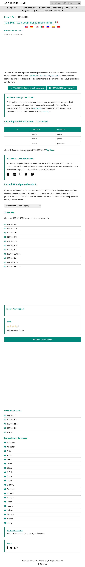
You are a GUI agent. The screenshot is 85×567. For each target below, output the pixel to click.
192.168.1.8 (11, 258)
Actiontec (11, 443)
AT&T (9, 459)
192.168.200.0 (12, 262)
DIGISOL (10, 485)
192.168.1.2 (11, 428)
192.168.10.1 (12, 420)
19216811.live (17, 3)
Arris (9, 451)
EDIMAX (10, 493)
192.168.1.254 (12, 424)
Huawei (10, 506)
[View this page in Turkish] (57, 27)
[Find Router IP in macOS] (8, 174)
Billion (9, 468)
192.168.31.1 (56, 76)
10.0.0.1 (10, 432)
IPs (37, 11)
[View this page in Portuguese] (41, 27)
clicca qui (37, 108)
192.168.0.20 (45, 76)
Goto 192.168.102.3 (14, 30)
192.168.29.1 (34, 76)
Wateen (10, 519)
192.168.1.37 (12, 250)
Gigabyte (10, 497)
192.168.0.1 (11, 415)
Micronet (10, 514)
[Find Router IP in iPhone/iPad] (20, 174)
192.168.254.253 (14, 254)
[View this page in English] (26, 27)
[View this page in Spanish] (52, 27)
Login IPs (12, 8)
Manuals (69, 8)
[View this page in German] (30, 27)
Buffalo (10, 472)
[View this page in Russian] (46, 27)
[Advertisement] (42, 53)
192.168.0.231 (12, 241)
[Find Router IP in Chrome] (32, 174)
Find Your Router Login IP (53, 11)
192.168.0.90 (12, 237)
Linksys (10, 510)
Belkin (9, 464)
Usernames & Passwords (51, 8)
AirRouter (11, 447)
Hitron (9, 502)
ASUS (9, 455)
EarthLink (10, 489)
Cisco (9, 476)
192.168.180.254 (14, 267)
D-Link (9, 481)
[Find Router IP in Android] (26, 174)
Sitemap (43, 564)
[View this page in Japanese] (36, 27)
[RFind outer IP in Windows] (14, 174)
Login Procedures (29, 8)
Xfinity (9, 523)
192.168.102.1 (12, 245)
